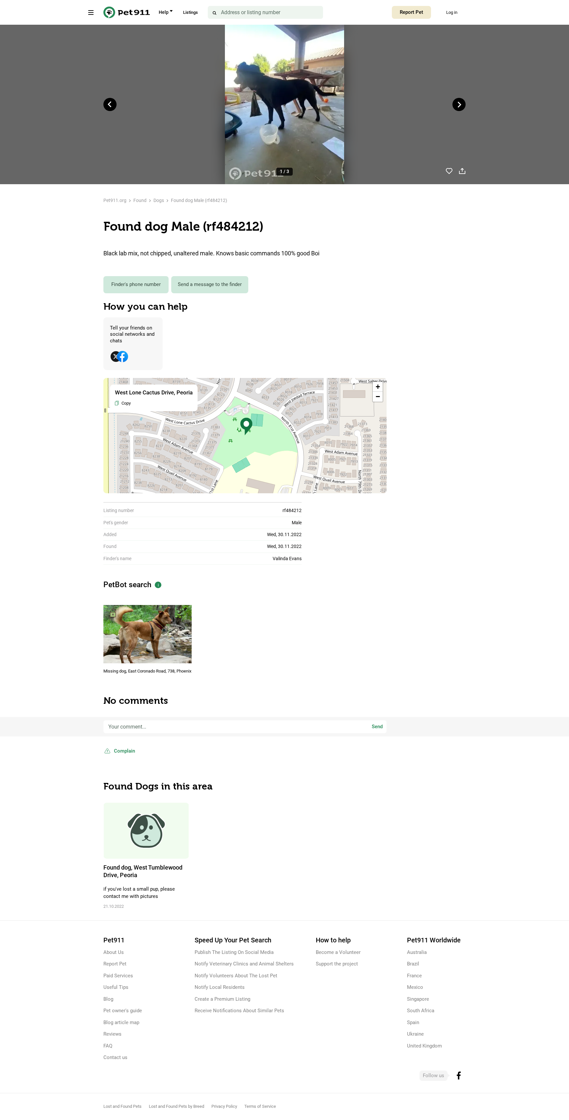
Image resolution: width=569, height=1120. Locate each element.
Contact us (115, 1057)
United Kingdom (424, 1046)
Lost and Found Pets (122, 1106)
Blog (108, 999)
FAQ (107, 1046)
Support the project (337, 964)
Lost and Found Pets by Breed (176, 1106)
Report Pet (411, 12)
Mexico (415, 987)
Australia (417, 952)
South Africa (420, 1011)
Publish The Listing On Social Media (234, 952)
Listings (190, 12)
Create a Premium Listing (222, 999)
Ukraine (415, 1034)
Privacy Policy (224, 1106)
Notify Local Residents (220, 987)
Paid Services (118, 976)
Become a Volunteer (338, 952)
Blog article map (121, 1022)
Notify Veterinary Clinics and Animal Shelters (244, 964)
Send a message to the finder (210, 284)
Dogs (158, 200)
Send (377, 727)
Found (140, 200)
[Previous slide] (110, 104)
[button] (246, 426)
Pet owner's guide (122, 1011)
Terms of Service (260, 1106)
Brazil (413, 964)
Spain (413, 1022)
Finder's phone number (136, 284)
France (414, 976)
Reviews (112, 1034)
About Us (113, 952)
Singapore (418, 999)
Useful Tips (115, 987)
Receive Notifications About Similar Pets (239, 1011)
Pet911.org (114, 200)
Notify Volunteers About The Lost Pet (236, 976)
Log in (451, 12)
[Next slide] (459, 104)
